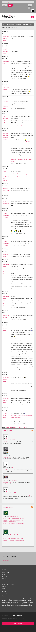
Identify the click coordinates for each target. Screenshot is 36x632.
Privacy (4, 591)
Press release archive (8, 584)
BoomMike (14, 480)
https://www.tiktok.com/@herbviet (13, 520)
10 (16, 427)
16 (26, 427)
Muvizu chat (8, 507)
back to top (18, 623)
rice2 (13, 467)
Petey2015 (14, 492)
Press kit (4, 582)
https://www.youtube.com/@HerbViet (13, 523)
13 (21, 427)
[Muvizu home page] (8, 16)
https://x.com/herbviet (9, 521)
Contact (4, 574)
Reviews (4, 586)
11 (17, 427)
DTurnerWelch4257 (14, 516)
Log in (4, 5)
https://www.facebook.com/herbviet (13, 538)
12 (19, 427)
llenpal (13, 439)
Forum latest (8, 431)
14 (22, 427)
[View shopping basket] (32, 10)
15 (24, 427)
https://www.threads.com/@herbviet (13, 518)
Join (10, 5)
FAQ (30, 24)
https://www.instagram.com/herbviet (13, 540)
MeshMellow (5, 572)
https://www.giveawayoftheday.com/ (20, 125)
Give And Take (7, 442)
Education (4, 576)
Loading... (6, 560)
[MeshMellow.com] (17, 615)
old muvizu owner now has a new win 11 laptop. (17, 495)
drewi (13, 455)
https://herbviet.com (9, 537)
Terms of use (5, 594)
